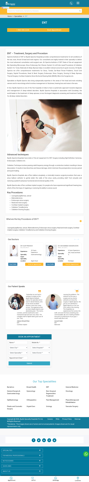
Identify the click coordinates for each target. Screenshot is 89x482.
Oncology (69, 391)
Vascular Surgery (72, 406)
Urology (49, 406)
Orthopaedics (31, 400)
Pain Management (52, 400)
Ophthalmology (12, 400)
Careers (50, 419)
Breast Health (31, 387)
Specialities (18, 16)
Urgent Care (31, 406)
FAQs (57, 419)
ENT (26, 16)
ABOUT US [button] (6, 471)
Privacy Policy (67, 419)
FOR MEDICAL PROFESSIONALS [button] (13, 455)
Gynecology (31, 391)
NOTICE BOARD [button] (8, 461)
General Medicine (72, 387)
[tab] (22, 450)
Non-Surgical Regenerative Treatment (51, 393)
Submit (29, 363)
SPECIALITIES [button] (7, 450)
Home (10, 16)
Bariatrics (10, 387)
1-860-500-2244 (22, 30)
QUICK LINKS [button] (7, 466)
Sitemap (77, 419)
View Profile (15, 264)
